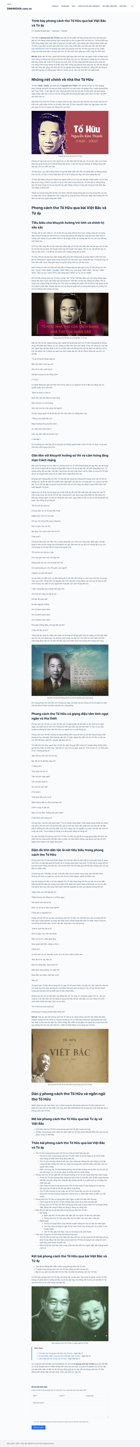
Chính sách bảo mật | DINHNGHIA (89, 6)
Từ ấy (38, 270)
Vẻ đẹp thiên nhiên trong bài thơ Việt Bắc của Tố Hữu (59, 1356)
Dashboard (65, 6)
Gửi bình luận (38, 1427)
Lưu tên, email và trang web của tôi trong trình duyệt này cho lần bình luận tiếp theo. (61, 1422)
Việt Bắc (55, 270)
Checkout (55, 6)
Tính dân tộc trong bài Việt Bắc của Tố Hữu (55, 1353)
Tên (35, 1396)
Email (61, 1396)
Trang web (89, 1396)
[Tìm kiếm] (132, 6)
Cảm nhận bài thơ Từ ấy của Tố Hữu (53, 1359)
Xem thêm (123, 6)
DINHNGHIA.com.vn (19, 8)
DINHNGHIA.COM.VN (43, 49)
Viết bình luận (38, 1403)
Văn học (64, 31)
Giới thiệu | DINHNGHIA (109, 6)
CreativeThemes (48, 1443)
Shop (73, 6)
